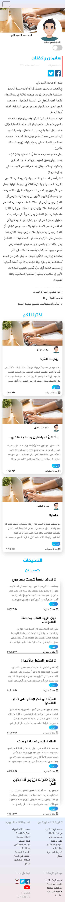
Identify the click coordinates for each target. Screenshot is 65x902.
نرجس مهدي (43, 349)
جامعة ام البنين (54, 884)
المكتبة (58, 895)
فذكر (27, 863)
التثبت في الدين (22, 856)
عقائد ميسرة (55, 837)
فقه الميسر (56, 841)
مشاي (59, 856)
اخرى (56, 387)
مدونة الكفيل (42, 505)
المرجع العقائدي (54, 845)
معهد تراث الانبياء (53, 829)
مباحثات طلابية (54, 888)
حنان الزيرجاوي (41, 427)
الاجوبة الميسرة (54, 852)
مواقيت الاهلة (55, 833)
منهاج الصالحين (22, 860)
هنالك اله (57, 848)
